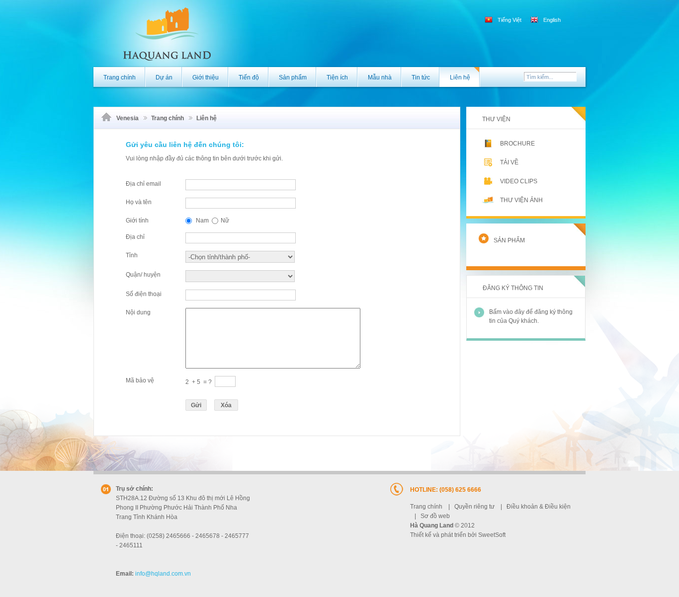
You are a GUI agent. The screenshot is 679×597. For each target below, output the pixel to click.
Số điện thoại (144, 294)
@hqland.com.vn (163, 573)
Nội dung (138, 312)
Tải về (509, 162)
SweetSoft (492, 534)
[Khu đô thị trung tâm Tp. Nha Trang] (152, 33)
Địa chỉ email (143, 183)
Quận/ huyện (143, 274)
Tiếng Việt (509, 20)
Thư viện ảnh (521, 200)
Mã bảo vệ (140, 380)
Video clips (518, 181)
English (551, 20)
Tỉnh (132, 255)
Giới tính (137, 220)
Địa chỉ (135, 236)
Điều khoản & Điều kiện (539, 506)
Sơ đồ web (435, 516)
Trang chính (167, 118)
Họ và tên (139, 202)
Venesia (127, 118)
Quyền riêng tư (474, 506)
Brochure (517, 143)
